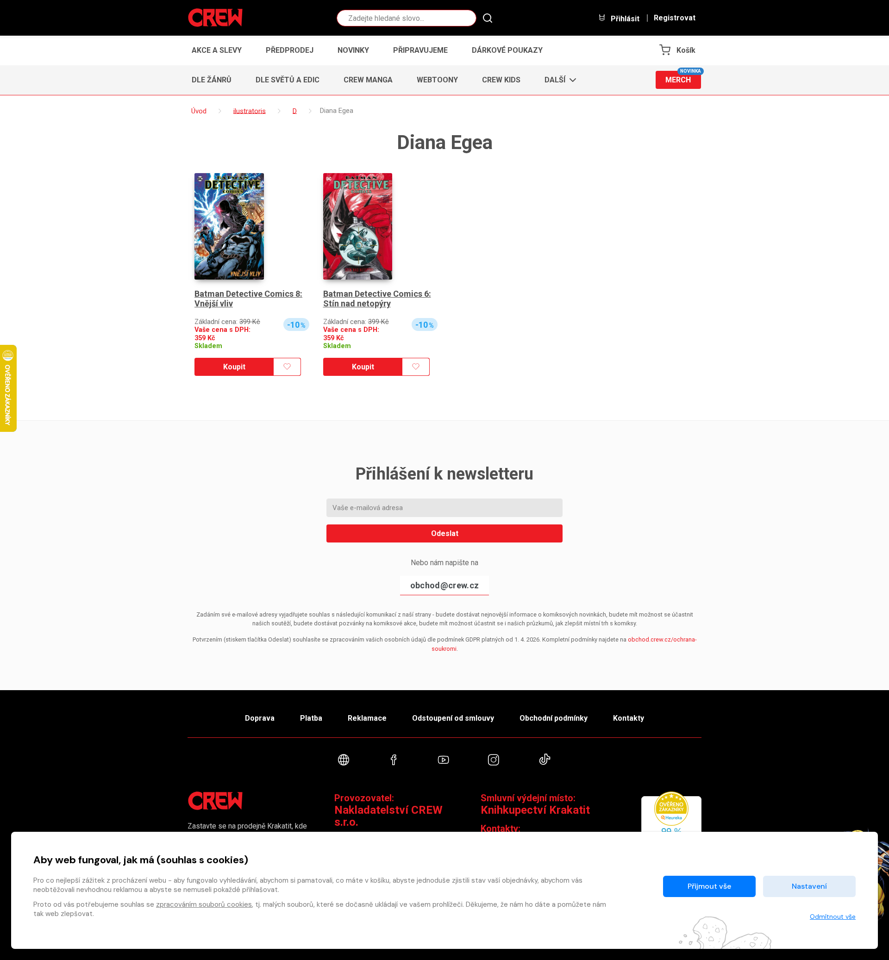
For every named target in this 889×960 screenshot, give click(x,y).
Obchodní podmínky (554, 718)
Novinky (353, 50)
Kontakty (628, 718)
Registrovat (674, 18)
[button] (557, 80)
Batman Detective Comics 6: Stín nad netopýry (377, 299)
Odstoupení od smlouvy (453, 718)
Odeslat (444, 533)
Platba (311, 718)
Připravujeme (420, 50)
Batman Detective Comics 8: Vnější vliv (248, 299)
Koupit (234, 366)
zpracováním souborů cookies (204, 904)
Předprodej (289, 50)
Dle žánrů (212, 79)
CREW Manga (368, 79)
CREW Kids (501, 79)
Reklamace (367, 718)
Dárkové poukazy (507, 50)
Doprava (260, 718)
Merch (683, 77)
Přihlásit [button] (624, 18)
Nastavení (809, 886)
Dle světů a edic (287, 79)
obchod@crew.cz (444, 585)
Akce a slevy (217, 50)
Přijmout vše (709, 886)
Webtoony (437, 79)
